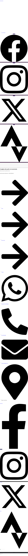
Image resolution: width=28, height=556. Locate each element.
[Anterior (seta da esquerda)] (0, 554)
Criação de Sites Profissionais (3, 551)
